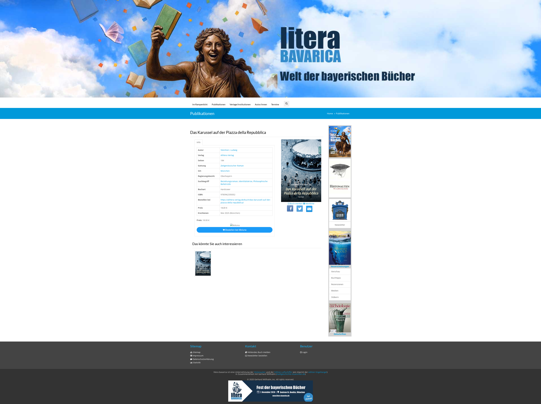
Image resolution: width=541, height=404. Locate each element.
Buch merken (295, 203)
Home (330, 113)
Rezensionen (337, 279)
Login (304, 347)
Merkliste (309, 203)
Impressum (197, 350)
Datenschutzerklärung (203, 354)
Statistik (196, 357)
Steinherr (225, 150)
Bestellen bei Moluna (235, 229)
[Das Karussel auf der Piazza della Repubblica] (309, 209)
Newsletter (340, 224)
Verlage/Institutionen (240, 104)
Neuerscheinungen (340, 261)
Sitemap (196, 347)
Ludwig (233, 150)
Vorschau (335, 266)
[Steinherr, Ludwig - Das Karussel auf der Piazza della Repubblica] (203, 263)
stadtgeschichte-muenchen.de (290, 369)
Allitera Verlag (227, 155)
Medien (334, 285)
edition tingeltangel (317, 367)
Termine (275, 104)
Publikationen (218, 104)
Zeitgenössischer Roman (232, 165)
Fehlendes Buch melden (258, 347)
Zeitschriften (340, 329)
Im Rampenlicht (200, 104)
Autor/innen (261, 104)
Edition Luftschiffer (283, 367)
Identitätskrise (245, 181)
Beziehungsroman (229, 181)
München (225, 171)
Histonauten (260, 367)
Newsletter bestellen (257, 350)
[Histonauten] (340, 141)
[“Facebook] (290, 208)
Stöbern (335, 292)
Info (198, 142)
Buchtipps (336, 272)
